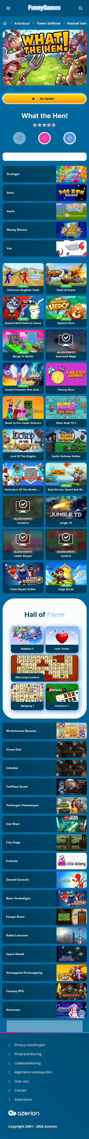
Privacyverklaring (28, 1054)
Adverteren (23, 1099)
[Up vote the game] (69, 138)
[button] (80, 8)
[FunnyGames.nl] (5, 23)
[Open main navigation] (8, 8)
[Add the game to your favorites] (78, 38)
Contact (20, 1090)
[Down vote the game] (44, 138)
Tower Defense (49, 23)
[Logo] (44, 8)
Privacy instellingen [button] (29, 1045)
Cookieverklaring (27, 1063)
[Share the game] (19, 138)
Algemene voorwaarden (33, 1072)
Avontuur (22, 23)
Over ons (21, 1081)
